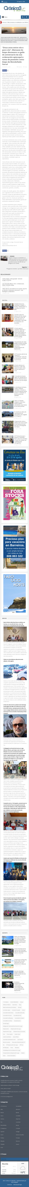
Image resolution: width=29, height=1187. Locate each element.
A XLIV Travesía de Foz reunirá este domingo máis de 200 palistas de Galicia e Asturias (20, 951)
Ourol (2, 1134)
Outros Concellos (20, 1134)
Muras (17, 1125)
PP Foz (21, 1045)
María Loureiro (6, 1042)
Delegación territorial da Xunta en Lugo (12, 1026)
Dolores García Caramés (19, 1031)
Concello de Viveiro (19, 1018)
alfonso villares (7, 1004)
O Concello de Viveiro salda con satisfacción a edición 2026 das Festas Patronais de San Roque (20, 378)
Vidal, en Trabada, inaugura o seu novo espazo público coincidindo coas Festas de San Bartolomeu (20, 403)
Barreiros (18, 1109)
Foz (4, 1034)
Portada (18, 1138)
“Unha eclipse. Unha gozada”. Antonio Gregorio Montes (12, 279)
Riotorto (18, 1141)
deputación (6, 1028)
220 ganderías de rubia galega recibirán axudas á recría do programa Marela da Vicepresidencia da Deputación (20, 345)
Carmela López (6, 1010)
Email (25, 66)
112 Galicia (5, 1002)
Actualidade (18, 1106)
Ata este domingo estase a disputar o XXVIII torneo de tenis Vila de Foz (20, 973)
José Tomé (20, 1039)
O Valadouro (3, 1128)
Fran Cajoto (10, 1034)
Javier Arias (17, 1034)
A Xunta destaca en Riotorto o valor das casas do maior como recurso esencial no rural (19, 367)
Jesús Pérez (15, 1036)
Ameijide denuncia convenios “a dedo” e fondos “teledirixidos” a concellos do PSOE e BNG (20, 306)
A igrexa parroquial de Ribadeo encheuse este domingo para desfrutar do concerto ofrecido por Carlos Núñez (15, 859)
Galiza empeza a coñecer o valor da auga (10, 1085)
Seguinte (24, 267)
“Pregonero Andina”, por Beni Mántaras (17, 269)
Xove (2, 1147)
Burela (19, 1007)
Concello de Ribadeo (8, 1018)
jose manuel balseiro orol (9, 1039)
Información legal (17, 1184)
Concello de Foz (17, 1015)
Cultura (2, 1119)
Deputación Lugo (7, 1031)
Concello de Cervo (7, 1015)
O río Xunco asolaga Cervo (7, 1096)
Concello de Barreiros (8, 1012)
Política (2, 1138)
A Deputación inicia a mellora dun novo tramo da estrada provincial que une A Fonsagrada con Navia (20, 424)
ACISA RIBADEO (14, 1002)
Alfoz (2, 1109)
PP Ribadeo (6, 1047)
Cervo (23, 1010)
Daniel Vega (6, 1023)
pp (3, 1045)
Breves (2, 1112)
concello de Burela (19, 1012)
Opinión (2, 1131)
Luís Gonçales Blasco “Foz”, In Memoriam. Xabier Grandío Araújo (13, 284)
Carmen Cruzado (16, 1010)
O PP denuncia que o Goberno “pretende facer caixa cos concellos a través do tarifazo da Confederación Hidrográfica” (20, 439)
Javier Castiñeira (7, 1036)
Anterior (12, 256)
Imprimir (20, 66)
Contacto (9, 1184)
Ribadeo (17, 1047)
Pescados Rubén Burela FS (18, 1042)
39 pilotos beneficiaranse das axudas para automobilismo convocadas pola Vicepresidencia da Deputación (19, 986)
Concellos (18, 1115)
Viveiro (22, 1053)
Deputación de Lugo (16, 1028)
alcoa (21, 1002)
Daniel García (17, 1020)
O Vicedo (18, 1128)
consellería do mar (7, 1020)
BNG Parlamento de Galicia (9, 1007)
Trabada (2, 1144)
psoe (12, 1047)
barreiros (15, 1004)
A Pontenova (4, 1106)
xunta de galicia (11, 1055)
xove (4, 1055)
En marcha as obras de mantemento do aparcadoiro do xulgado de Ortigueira (20, 414)
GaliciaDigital (14, 1182)
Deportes (18, 1119)
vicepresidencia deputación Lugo (11, 1053)
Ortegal (17, 1131)
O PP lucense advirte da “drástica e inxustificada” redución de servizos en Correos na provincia (20, 356)
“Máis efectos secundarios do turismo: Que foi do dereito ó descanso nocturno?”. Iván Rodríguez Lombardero (14, 290)
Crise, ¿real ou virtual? (6, 1088)
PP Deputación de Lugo (12, 1045)
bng (20, 1004)
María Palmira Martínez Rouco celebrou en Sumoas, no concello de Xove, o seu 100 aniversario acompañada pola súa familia (14, 624)
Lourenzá (18, 1122)
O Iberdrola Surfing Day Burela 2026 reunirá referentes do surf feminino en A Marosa (20, 962)
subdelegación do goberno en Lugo (11, 1050)
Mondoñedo (3, 1125)
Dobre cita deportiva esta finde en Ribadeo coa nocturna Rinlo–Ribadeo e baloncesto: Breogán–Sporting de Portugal (20, 940)
